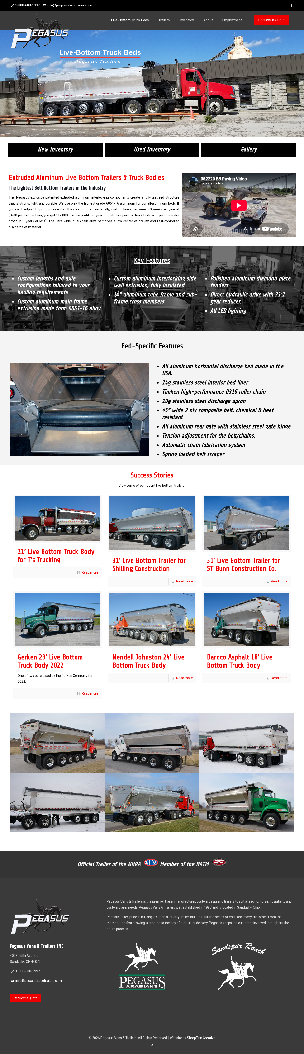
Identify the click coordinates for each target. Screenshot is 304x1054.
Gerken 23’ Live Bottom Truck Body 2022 (50, 661)
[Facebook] (291, 5)
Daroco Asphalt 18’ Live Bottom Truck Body (239, 661)
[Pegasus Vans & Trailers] (39, 31)
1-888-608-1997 (27, 5)
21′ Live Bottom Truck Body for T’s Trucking (56, 556)
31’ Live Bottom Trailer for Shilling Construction (149, 564)
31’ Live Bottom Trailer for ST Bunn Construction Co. (243, 564)
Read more (90, 572)
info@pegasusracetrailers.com (70, 5)
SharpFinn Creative (201, 1038)
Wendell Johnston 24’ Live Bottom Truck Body (148, 661)
